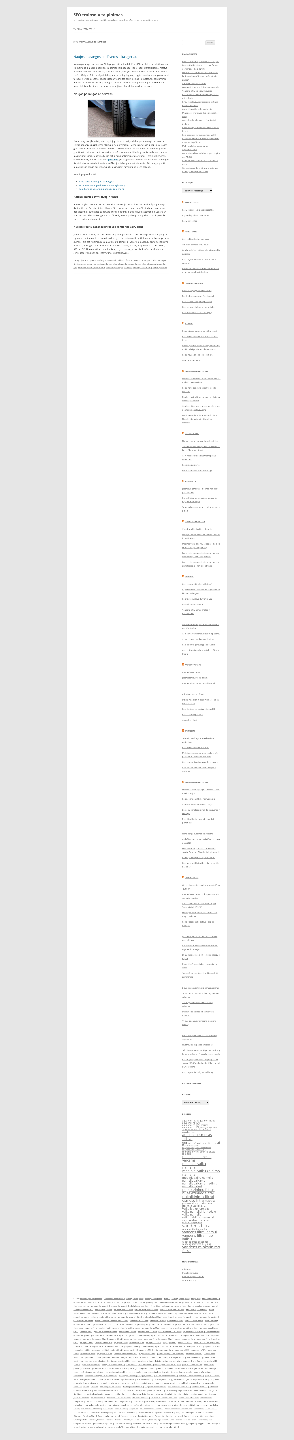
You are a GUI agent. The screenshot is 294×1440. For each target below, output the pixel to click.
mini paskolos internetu (91, 1408)
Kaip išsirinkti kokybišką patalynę (197, 301)
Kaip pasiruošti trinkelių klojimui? (197, 584)
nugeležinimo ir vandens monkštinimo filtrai (179, 1328)
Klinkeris (189, 323)
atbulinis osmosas (197, 1134)
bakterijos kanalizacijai (133, 1386)
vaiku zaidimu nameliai (195, 1220)
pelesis (204, 1206)
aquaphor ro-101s (136, 1342)
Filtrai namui (191, 232)
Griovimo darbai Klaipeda (101, 1412)
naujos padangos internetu (109, 264)
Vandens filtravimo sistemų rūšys (197, 804)
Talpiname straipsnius (84, 29)
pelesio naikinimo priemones (197, 1203)
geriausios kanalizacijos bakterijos (98, 1394)
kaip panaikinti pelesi (190, 1145)
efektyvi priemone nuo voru (91, 1379)
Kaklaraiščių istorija (191, 464)
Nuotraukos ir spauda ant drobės (197, 1044)
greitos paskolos (183, 1419)
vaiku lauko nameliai (196, 1209)
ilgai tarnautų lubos (166, 1419)
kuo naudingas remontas (166, 1375)
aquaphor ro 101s (191, 1122)
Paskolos (109, 1419)
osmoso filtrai (193, 1200)
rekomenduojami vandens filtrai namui (111, 1320)
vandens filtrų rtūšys (208, 1317)
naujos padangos (88, 264)
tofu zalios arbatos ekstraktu (120, 1405)
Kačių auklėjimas (189, 220)
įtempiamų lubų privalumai (198, 1423)
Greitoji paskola (80, 1419)
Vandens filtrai (89, 1416)
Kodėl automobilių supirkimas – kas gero (200, 61)
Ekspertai (189, 577)
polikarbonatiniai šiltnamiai (151, 1408)
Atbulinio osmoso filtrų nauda (195, 244)
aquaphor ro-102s (153, 1342)
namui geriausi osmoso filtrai (99, 1324)
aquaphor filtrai (190, 1120)
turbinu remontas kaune (166, 1401)
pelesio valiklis (192, 1206)
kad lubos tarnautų (122, 1423)
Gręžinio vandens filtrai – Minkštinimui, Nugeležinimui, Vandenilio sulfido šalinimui (200, 419)
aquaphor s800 (120, 1342)
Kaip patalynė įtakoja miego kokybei (198, 307)
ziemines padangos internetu (137, 267)
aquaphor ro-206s (100, 1350)
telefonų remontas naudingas (167, 1364)
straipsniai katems (210, 1401)
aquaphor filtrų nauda (133, 1339)
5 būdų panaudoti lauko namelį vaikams (200, 987)
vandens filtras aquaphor (195, 1241)
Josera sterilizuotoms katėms (195, 677)
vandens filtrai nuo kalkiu (197, 1237)
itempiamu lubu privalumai (118, 1397)
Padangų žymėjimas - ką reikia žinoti (198, 857)
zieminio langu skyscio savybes (179, 1390)
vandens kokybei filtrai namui (155, 1317)
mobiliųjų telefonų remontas (161, 1368)
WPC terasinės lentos (191, 360)
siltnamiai (149, 1401)
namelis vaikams (193, 1180)
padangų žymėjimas (134, 1298)
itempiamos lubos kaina (189, 1397)
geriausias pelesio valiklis (197, 1379)
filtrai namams (118, 1313)
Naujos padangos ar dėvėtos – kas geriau (105, 56)
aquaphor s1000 (185, 1342)
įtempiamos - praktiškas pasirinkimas (120, 1427)
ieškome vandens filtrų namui (103, 1317)
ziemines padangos (114, 267)
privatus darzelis (98, 1397)
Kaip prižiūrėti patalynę (192, 714)
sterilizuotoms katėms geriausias (189, 1368)
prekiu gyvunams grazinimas (167, 1405)
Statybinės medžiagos (195, 522)
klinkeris (186, 1153)
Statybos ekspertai (145, 1412)
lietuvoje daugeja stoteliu (181, 1372)
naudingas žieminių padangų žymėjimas (136, 1375)
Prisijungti (186, 1269)
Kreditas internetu (173, 1416)
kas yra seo (126, 1357)
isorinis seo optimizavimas (119, 1383)
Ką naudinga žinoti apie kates (195, 215)
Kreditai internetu (145, 1416)
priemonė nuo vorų (93, 1357)
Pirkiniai (120, 260)
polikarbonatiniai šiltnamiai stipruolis (109, 1390)
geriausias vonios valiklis (116, 1372)
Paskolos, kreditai (148, 1419)
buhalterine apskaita (137, 1394)
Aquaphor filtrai (189, 149)
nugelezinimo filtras (198, 1189)
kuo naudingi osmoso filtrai (146, 1309)
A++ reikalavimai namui (192, 604)
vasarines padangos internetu (91, 267)
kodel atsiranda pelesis (136, 1390)
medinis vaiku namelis (197, 1178)
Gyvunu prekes (191, 202)
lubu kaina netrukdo (140, 1397)
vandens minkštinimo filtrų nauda (126, 1328)
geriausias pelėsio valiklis (119, 1361)
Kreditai (118, 1419)
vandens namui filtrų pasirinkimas (183, 1317)
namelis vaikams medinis (199, 1183)
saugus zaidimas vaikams (155, 1386)
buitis (86, 1386)
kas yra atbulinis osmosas (199, 1306)
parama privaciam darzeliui (160, 1394)
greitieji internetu (199, 1419)
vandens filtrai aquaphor (195, 1229)
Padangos (101, 260)
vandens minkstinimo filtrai (201, 1248)
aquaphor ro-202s (194, 1346)
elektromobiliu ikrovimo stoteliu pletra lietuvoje (149, 1372)
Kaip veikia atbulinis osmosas (195, 239)
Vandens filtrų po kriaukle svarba (197, 90)
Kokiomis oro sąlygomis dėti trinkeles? (199, 331)
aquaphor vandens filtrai (196, 1129)
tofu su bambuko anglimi (95, 1405)
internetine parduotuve (114, 1298)
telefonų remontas (111, 1357)
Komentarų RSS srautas (193, 1276)
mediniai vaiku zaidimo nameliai (201, 1172)
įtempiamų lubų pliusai (103, 1423)
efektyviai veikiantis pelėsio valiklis (120, 1379)
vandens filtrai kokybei (135, 1313)
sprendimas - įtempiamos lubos (172, 1423)
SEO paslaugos (192, 433)
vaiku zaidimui (200, 1390)
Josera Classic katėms (191, 672)
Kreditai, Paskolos (131, 1419)
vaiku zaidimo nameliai (198, 1217)
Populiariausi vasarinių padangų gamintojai (101, 188)
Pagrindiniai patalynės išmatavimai (198, 296)
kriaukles (183, 1383)
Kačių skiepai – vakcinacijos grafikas (198, 209)
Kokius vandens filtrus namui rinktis (198, 798)
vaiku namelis (191, 1214)
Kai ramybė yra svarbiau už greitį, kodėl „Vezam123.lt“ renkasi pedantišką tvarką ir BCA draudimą (201, 1063)
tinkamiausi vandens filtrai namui (161, 1313)
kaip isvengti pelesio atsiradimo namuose (172, 1361)
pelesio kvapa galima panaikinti (170, 1353)
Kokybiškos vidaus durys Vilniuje (197, 109)
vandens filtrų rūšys (175, 1320)
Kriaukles (77, 1416)
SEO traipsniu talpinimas (98, 14)
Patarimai (111, 260)
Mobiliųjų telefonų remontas (195, 146)
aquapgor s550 (169, 1342)
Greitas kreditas (207, 1416)
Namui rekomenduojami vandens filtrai (200, 441)
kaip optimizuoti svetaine (166, 1383)
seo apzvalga (194, 1383)
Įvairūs (93, 260)
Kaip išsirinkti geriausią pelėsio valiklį (198, 644)
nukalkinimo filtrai (198, 1196)
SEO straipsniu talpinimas (91, 1298)
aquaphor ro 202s (87, 1353)
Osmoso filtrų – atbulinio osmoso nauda (200, 87)
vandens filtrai (196, 1226)
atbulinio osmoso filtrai (139, 1306)
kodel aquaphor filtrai (114, 1346)
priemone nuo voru (194, 1353)
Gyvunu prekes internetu (108, 1416)
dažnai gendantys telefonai (92, 1372)
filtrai (187, 1138)
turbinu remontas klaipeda (189, 1401)
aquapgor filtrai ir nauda (169, 1339)
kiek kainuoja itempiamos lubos (164, 1397)
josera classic (178, 1379)
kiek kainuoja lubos (94, 1401)
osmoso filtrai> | (81, 1302)
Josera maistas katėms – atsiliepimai (198, 683)
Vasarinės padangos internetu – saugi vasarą (102, 185)
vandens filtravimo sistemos (196, 1243)
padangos (126, 264)
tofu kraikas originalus (143, 1405)
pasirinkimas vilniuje (198, 1394)
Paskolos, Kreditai (96, 1419)
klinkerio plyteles (191, 1151)
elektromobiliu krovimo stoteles (194, 1405)
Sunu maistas (191, 481)
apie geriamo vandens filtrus (174, 1306)
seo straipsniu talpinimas (170, 1331)
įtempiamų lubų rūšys (168, 1427)
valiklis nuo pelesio (192, 1222)
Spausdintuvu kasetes (164, 1412)
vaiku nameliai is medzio (199, 1212)
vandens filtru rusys (103, 1342)
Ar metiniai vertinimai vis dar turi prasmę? (201, 633)
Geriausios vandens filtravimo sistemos (200, 168)
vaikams (94, 1386)
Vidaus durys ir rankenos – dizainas (198, 639)
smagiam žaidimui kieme (113, 1364)
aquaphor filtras (206, 1120)
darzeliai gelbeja (181, 1394)
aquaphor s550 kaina (208, 1127)
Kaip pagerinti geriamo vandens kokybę (200, 762)
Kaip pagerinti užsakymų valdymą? (198, 1072)
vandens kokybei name (83, 1320)
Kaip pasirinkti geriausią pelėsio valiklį (199, 134)
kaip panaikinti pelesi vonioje (193, 1150)
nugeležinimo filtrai (198, 1193)
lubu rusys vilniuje (122, 1401)
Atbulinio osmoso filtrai (193, 694)
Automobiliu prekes (204, 1412)
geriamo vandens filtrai (201, 1142)
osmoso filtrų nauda (96, 1302)
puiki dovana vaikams (91, 1364)
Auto (87, 260)
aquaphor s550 (145, 1350)
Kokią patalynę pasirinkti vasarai (196, 290)
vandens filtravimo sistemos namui (192, 1313)
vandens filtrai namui (199, 1231)
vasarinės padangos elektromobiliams (101, 1375)
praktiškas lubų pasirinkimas (144, 1423)
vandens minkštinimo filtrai (194, 1324)
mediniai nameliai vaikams (196, 1158)
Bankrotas (198, 1408)
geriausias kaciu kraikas (192, 1364)
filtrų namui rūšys (157, 1320)
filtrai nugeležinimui (210, 1298)
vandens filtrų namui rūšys (129, 1317)
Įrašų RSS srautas (190, 1272)
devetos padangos (141, 260)
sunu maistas (121, 1408)
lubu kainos (108, 1401)
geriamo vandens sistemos (105, 1331)
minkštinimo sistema (168, 1302)
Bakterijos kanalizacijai (196, 371)
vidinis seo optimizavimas (143, 1383)
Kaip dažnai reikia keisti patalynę (197, 312)
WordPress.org (189, 1280)
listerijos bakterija (156, 1390)
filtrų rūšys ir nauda (187, 1302)
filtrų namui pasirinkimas (196, 1309)
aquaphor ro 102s (191, 1127)
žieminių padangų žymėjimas (176, 1298)
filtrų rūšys (195, 1298)
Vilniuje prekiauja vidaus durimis (196, 529)
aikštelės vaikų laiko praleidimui (139, 1364)
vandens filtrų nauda (100, 1306)
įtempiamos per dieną (147, 1427)
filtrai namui (119, 1324)
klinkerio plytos (207, 1151)
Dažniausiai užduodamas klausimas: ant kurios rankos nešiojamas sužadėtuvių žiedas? (200, 76)
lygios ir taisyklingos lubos (92, 1427)
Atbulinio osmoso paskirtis (194, 83)
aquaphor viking (188, 1132)
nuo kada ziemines (199, 1386)
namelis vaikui (192, 1186)
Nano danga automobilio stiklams (197, 833)
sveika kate (78, 1405)
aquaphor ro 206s (104, 1353)
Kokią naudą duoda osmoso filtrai (197, 354)
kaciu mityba (108, 1408)
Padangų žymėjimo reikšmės (195, 171)
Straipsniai (159, 1416)
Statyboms (190, 731)
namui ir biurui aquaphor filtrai (207, 1342)
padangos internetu (141, 264)
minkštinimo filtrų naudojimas (144, 1302)
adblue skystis (121, 1394)
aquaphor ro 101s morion (195, 1124)
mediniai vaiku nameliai (194, 1165)
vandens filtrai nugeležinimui (97, 1328)
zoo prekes (133, 1408)
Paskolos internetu (128, 1416)
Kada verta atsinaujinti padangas (96, 181)
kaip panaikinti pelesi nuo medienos (196, 1148)
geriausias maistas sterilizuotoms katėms (110, 1368)
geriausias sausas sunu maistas (178, 1408)
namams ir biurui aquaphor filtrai (89, 1346)
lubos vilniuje (137, 1401)
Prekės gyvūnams (193, 665)
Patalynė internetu (194, 283)
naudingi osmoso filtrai (123, 1309)
